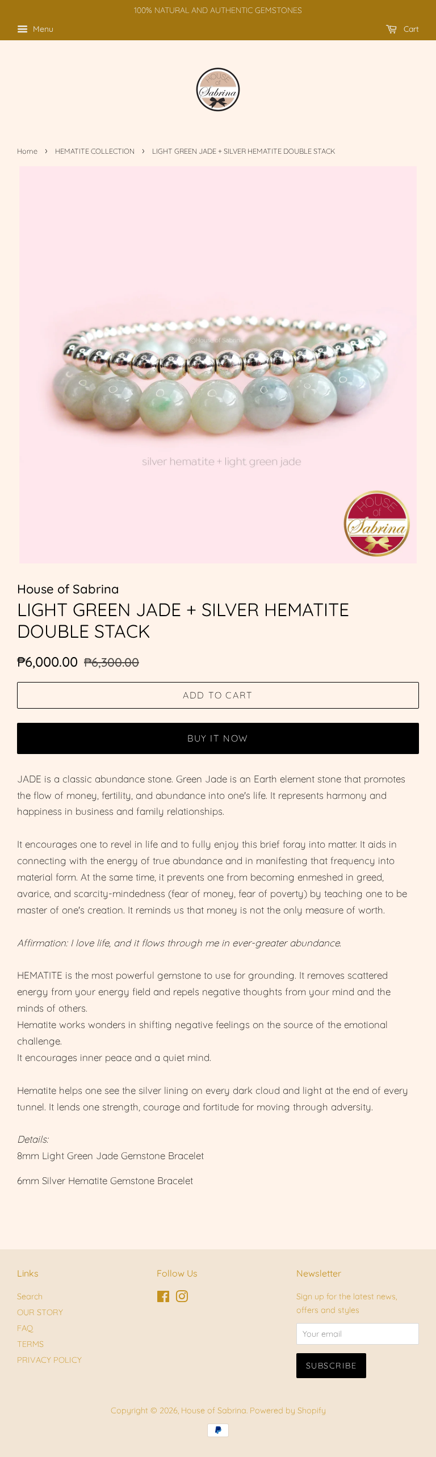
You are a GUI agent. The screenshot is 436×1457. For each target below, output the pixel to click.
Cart (410, 29)
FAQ (25, 1328)
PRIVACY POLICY (49, 1360)
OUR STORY (40, 1312)
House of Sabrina (213, 1410)
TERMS (30, 1344)
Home (27, 150)
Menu (42, 29)
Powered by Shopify (288, 1410)
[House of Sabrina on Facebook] (163, 1299)
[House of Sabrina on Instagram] (181, 1299)
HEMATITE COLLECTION (95, 150)
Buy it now (218, 738)
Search (30, 1296)
